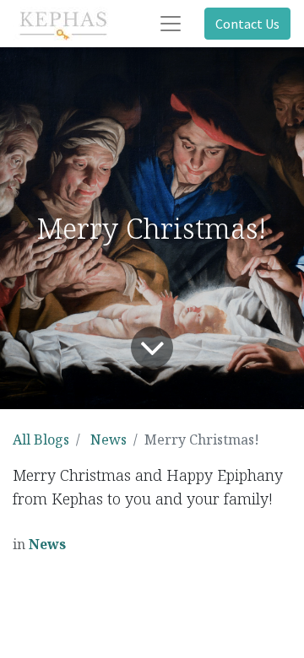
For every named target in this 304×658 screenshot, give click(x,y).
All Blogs (41, 439)
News (108, 439)
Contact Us (247, 23)
